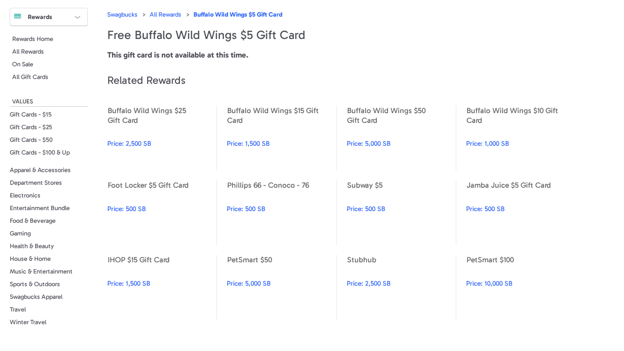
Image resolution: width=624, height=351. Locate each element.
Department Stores (36, 182)
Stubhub (401, 287)
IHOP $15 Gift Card (161, 287)
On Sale (22, 64)
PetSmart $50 (281, 287)
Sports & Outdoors (35, 284)
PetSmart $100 (520, 287)
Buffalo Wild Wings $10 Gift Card (520, 138)
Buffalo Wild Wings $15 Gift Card (281, 138)
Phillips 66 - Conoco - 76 (281, 212)
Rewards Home (32, 38)
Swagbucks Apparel (36, 296)
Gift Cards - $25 (31, 127)
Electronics (25, 195)
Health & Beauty (32, 246)
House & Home (30, 258)
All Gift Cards (30, 76)
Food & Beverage (33, 220)
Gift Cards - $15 (31, 114)
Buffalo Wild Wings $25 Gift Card (161, 138)
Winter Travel (28, 322)
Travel (18, 309)
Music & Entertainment (41, 271)
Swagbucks (122, 14)
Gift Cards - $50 (31, 139)
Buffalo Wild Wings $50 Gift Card (401, 138)
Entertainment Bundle (40, 208)
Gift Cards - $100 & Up (40, 152)
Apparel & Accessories (40, 170)
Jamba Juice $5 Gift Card (520, 212)
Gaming (20, 233)
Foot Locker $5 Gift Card (161, 212)
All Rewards (28, 51)
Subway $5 (401, 212)
